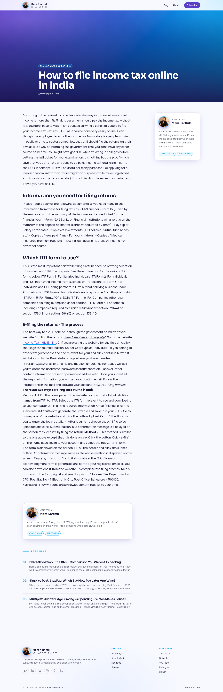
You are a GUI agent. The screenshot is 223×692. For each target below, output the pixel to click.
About (176, 5)
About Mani (35, 533)
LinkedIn (163, 658)
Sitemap (116, 667)
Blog (166, 5)
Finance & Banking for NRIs (55, 66)
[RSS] (61, 671)
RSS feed (116, 662)
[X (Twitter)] (26, 671)
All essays (53, 533)
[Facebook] (54, 671)
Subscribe (192, 5)
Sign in (162, 671)
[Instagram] (47, 671)
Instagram (164, 667)
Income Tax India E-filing (40, 342)
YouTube (164, 662)
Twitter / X (164, 653)
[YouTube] (40, 671)
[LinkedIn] (33, 671)
